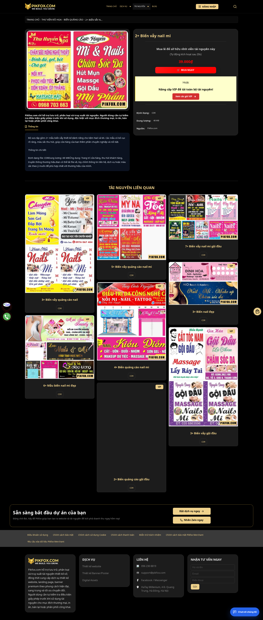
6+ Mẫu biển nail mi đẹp (59, 385)
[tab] (31, 127)
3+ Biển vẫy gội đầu (203, 433)
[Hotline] (7, 316)
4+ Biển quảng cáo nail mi (131, 367)
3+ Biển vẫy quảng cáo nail (60, 300)
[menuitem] (111, 6)
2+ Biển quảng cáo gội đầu (131, 479)
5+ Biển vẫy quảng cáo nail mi (131, 267)
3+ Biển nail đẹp (203, 312)
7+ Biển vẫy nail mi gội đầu (203, 246)
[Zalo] (7, 306)
